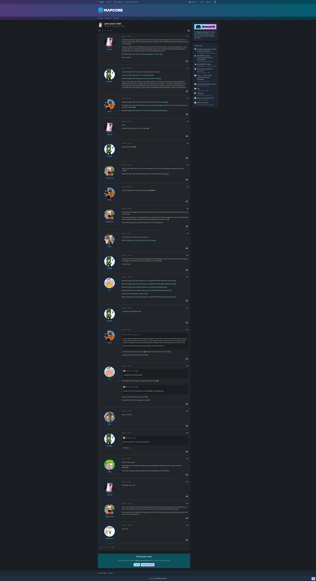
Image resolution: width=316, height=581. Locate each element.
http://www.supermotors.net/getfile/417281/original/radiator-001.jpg (153, 297)
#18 (187, 482)
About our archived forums (205, 98)
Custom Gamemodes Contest (206, 84)
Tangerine (200, 93)
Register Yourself (147, 565)
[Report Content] (186, 61)
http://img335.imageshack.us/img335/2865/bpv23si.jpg (149, 287)
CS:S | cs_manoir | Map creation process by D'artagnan (204, 77)
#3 (187, 98)
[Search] (215, 2)
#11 (187, 277)
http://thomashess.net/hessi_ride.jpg (143, 240)
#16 (187, 433)
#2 (187, 68)
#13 (187, 330)
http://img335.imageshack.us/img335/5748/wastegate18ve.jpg (151, 290)
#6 (187, 165)
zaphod (108, 26)
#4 (187, 121)
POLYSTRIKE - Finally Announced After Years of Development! (205, 57)
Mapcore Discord (202, 102)
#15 (187, 411)
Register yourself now (142, 560)
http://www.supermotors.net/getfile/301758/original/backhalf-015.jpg (154, 284)
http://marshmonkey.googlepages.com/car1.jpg (147, 54)
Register (208, 2)
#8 (187, 208)
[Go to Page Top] (313, 578)
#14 (187, 366)
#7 (187, 187)
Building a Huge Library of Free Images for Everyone (206, 50)
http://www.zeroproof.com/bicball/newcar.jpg (146, 78)
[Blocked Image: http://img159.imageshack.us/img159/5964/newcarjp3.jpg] (145, 174)
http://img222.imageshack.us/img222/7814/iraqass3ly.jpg (150, 102)
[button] (193, 2)
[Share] (188, 30)
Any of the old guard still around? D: (204, 70)
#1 (187, 36)
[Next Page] (111, 30)
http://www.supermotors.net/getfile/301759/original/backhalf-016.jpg (154, 280)
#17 (187, 459)
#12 (187, 308)
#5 (187, 143)
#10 (187, 255)
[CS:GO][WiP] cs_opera (204, 64)
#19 (187, 503)
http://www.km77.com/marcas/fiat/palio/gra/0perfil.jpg (149, 110)
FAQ (198, 89)
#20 (187, 525)
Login (201, 2)
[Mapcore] (158, 10)
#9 (187, 233)
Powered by (158, 578)
